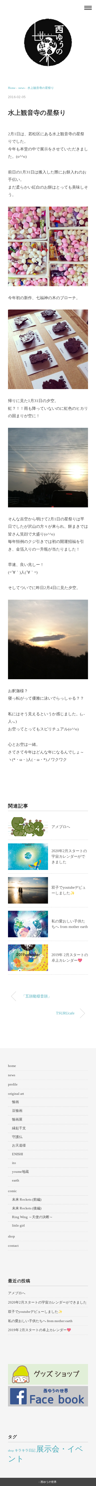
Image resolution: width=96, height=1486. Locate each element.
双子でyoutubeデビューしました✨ (35, 1312)
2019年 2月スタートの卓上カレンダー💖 (39, 1330)
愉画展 (17, 1119)
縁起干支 (19, 1128)
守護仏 (17, 1137)
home (12, 1066)
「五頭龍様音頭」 (36, 996)
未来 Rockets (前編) (26, 1199)
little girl (18, 1225)
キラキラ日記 (25, 1450)
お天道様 (19, 1145)
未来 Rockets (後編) (26, 1208)
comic (12, 1191)
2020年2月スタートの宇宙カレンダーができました (69, 856)
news (11, 1075)
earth (15, 1180)
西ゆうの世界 (49, 1481)
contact (13, 1246)
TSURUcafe (65, 1013)
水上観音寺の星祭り (40, 87)
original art (16, 1094)
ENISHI (17, 1154)
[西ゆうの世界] (48, 22)
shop (11, 1236)
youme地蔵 (20, 1172)
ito (14, 1163)
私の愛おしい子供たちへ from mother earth (40, 1321)
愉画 (15, 1102)
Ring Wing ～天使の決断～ (32, 1217)
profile (13, 1084)
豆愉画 (17, 1111)
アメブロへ (60, 827)
